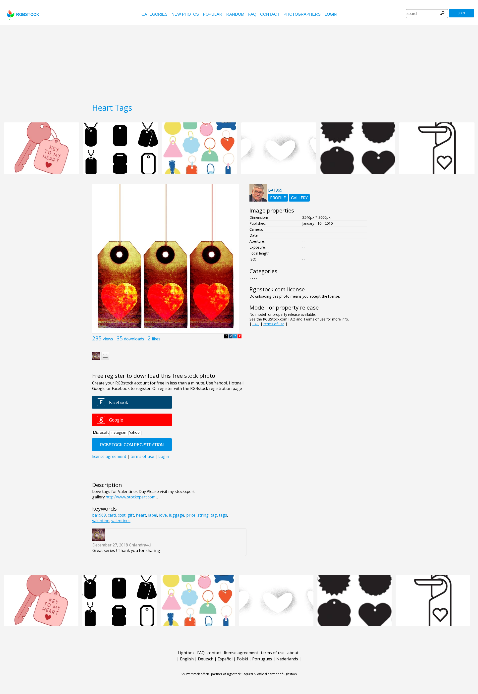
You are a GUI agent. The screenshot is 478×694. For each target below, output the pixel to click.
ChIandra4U (140, 545)
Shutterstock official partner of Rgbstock (211, 674)
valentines (120, 520)
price (190, 515)
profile (278, 198)
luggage (176, 515)
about (293, 652)
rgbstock (27, 14)
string (203, 515)
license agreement (241, 652)
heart (141, 515)
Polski (242, 659)
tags (223, 515)
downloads (134, 339)
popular (212, 14)
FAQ (252, 14)
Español (225, 659)
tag (214, 515)
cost (121, 515)
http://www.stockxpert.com (130, 497)
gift (130, 515)
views (108, 339)
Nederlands (287, 659)
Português (262, 659)
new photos (185, 14)
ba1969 (99, 515)
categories (154, 14)
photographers (302, 14)
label (152, 515)
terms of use (273, 323)
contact (270, 14)
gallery (299, 198)
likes (156, 339)
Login (331, 14)
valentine (100, 520)
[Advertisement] (239, 62)
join (462, 13)
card (112, 515)
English (187, 659)
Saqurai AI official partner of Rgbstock (269, 674)
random (235, 14)
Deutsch (205, 659)
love (163, 515)
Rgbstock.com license (277, 289)
